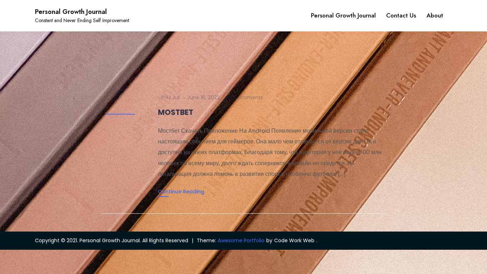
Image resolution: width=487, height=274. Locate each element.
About (434, 15)
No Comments (244, 97)
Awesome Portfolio (241, 240)
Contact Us (401, 15)
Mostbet (175, 112)
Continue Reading (181, 191)
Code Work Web (294, 240)
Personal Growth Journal (71, 11)
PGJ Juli (171, 97)
